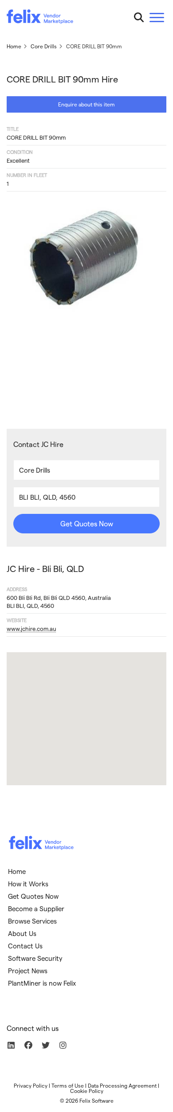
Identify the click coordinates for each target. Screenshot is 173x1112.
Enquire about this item (86, 104)
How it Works (28, 884)
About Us (22, 933)
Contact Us (25, 946)
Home (17, 871)
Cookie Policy (86, 1091)
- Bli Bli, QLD (45, 568)
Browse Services (32, 921)
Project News (27, 971)
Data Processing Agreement (122, 1085)
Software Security (35, 958)
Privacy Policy (30, 1085)
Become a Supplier (36, 908)
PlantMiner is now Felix (42, 983)
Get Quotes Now (86, 523)
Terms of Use (67, 1085)
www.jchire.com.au (31, 628)
